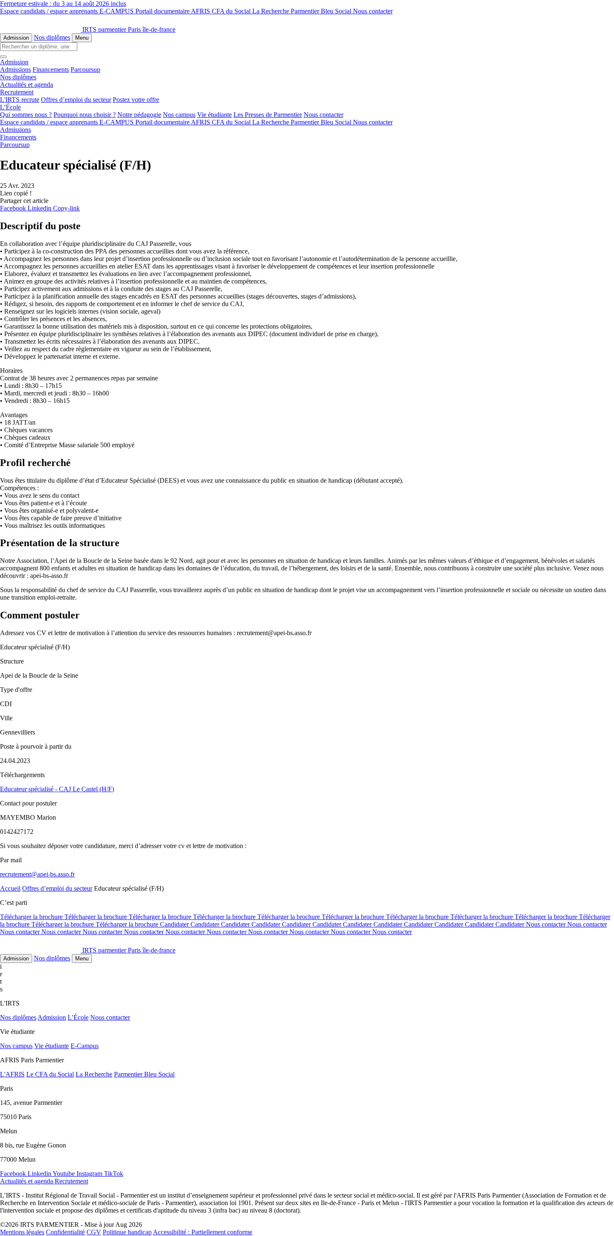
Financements (51, 69)
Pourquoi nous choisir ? (84, 114)
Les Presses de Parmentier (267, 114)
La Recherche (271, 11)
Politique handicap (127, 1232)
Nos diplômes (52, 37)
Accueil (10, 888)
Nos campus (179, 114)
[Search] (3, 57)
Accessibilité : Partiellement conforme (202, 1232)
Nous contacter (373, 11)
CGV (93, 1232)
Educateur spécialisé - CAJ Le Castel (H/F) (57, 789)
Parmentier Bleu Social (322, 11)
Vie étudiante (214, 114)
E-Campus (85, 1045)
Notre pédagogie (139, 114)
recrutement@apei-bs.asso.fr (37, 874)
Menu (82, 38)
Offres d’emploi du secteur (76, 99)
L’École (78, 1017)
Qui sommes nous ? (26, 114)
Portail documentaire (163, 11)
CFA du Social (232, 11)
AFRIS (201, 11)
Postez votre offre (136, 99)
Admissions (15, 69)
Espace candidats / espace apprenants (49, 11)
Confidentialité (65, 1232)
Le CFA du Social (50, 1074)
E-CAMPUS (117, 11)
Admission (16, 38)
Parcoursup (85, 69)
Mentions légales (22, 1232)
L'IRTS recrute (19, 99)
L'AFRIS (12, 1074)
